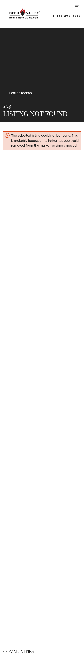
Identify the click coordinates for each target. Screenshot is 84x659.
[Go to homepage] (28, 14)
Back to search (20, 93)
